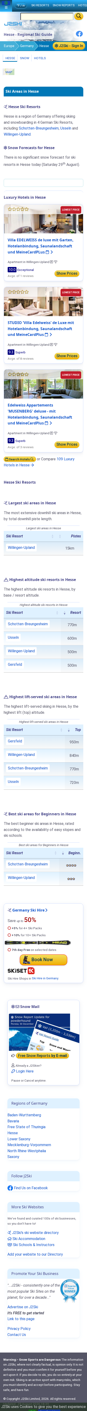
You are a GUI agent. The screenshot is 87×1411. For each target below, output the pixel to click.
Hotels (39, 58)
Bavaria (13, 1121)
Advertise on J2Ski (22, 1307)
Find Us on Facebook (30, 1188)
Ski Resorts (40, 5)
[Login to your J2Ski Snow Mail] (43, 1032)
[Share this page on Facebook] (79, 35)
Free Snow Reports (42, 1055)
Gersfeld (15, 664)
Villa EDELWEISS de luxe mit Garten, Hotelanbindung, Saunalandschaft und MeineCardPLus (41, 245)
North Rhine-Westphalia (26, 1151)
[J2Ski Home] (13, 25)
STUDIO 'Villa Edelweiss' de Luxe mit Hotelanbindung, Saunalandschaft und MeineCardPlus (41, 328)
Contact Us (16, 1334)
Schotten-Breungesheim (39, 128)
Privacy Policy (19, 1328)
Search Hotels (19, 459)
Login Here (24, 1071)
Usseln (65, 128)
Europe (9, 46)
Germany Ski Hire (28, 910)
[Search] (78, 16)
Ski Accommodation (28, 1239)
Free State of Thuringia (26, 1127)
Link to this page (21, 1319)
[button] (52, 536)
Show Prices (66, 273)
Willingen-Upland (17, 134)
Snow (24, 58)
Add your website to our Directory (35, 1254)
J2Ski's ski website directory (35, 1232)
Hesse (10, 58)
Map (8, 72)
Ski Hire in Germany (45, 978)
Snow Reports (63, 5)
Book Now (42, 959)
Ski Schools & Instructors (33, 1245)
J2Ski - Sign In (70, 46)
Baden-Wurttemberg (24, 1115)
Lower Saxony (18, 1139)
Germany (27, 46)
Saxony (13, 1157)
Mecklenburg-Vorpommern (29, 1145)
